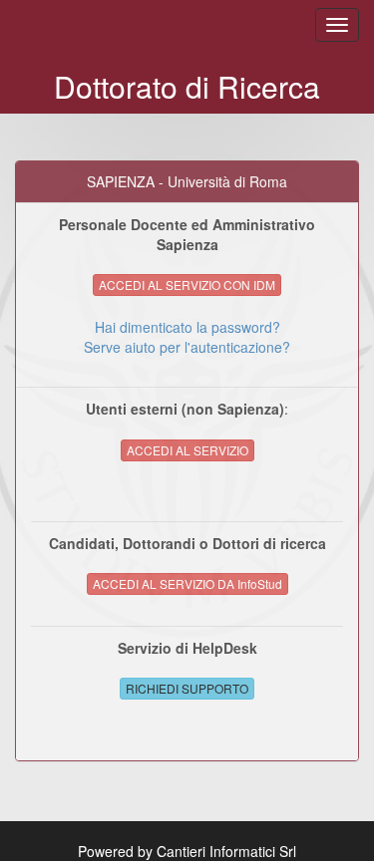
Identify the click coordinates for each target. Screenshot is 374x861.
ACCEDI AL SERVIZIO (187, 449)
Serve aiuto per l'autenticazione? (187, 347)
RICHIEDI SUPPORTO (187, 688)
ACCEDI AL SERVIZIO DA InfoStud (187, 583)
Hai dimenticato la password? (187, 327)
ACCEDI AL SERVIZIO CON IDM (187, 284)
